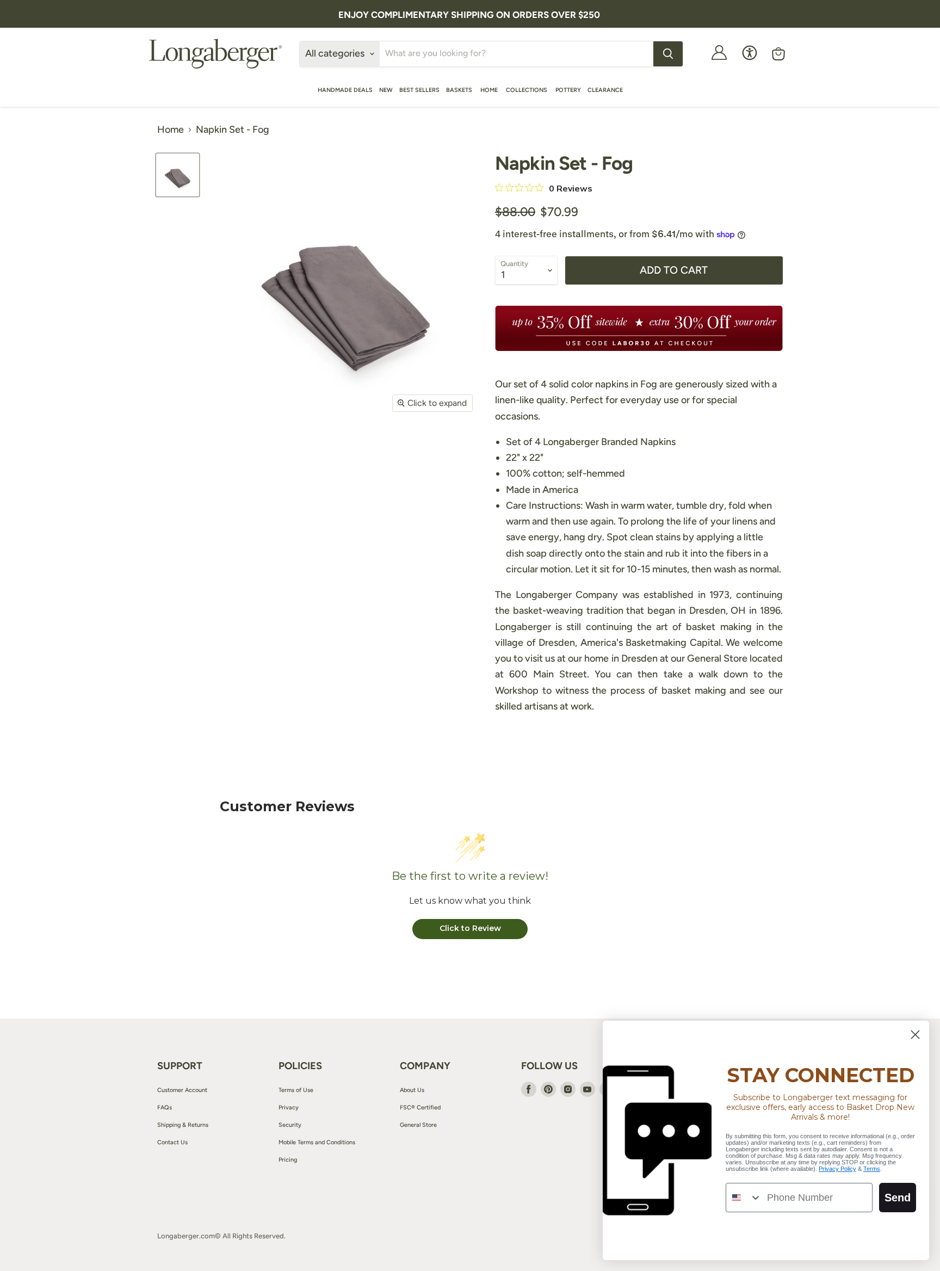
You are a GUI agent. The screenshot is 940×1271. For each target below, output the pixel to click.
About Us (412, 1090)
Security (290, 1124)
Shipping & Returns (182, 1124)
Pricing (288, 1159)
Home (489, 90)
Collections (527, 90)
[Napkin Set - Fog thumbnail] (177, 174)
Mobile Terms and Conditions (317, 1142)
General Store (418, 1124)
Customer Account (182, 1090)
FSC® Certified (420, 1107)
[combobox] (744, 1197)
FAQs (164, 1107)
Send (898, 1198)
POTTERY (568, 90)
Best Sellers (419, 90)
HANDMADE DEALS (345, 90)
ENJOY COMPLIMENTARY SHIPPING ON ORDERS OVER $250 (469, 14)
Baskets (460, 90)
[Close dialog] (915, 1034)
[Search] (668, 53)
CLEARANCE (605, 90)
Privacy (289, 1107)
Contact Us (172, 1142)
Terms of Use (296, 1090)
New (386, 90)
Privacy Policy (837, 1168)
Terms (871, 1168)
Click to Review (470, 928)
